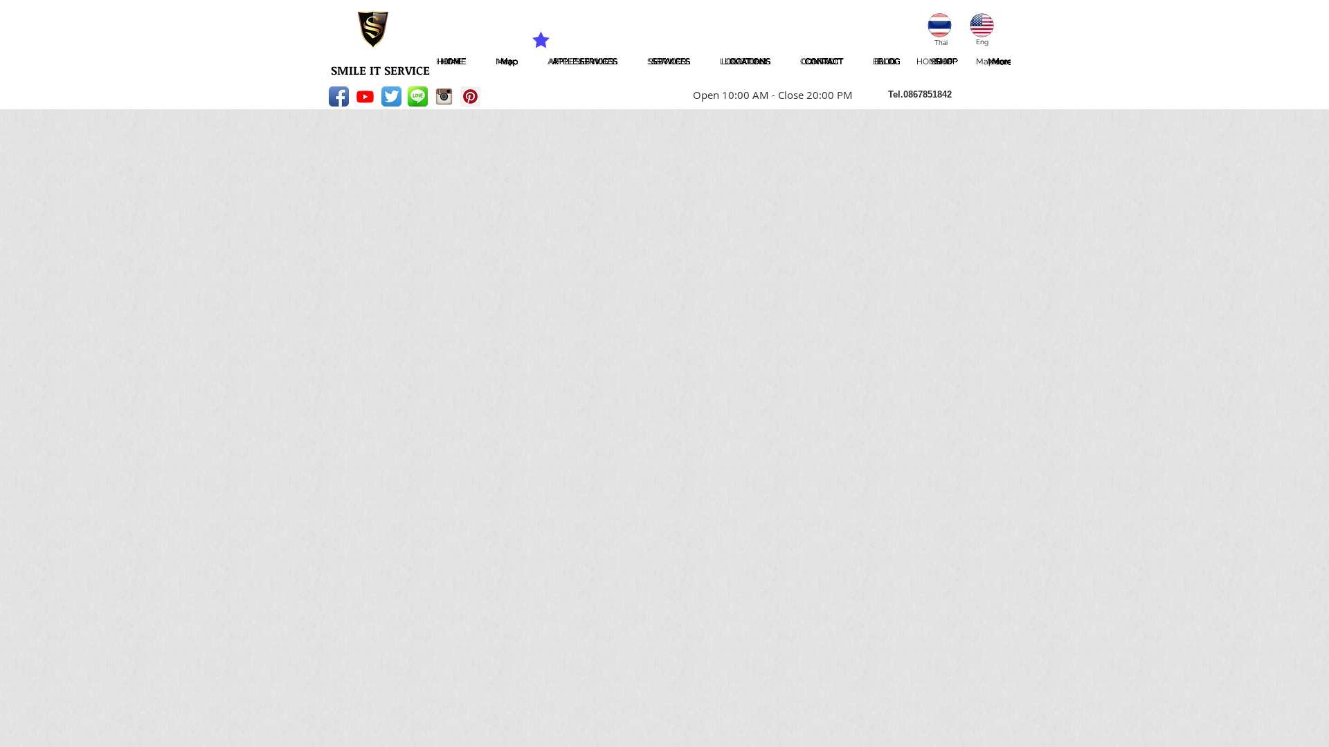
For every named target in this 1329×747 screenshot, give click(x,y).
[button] (768, 95)
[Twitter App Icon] (391, 96)
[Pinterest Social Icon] (470, 96)
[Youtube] (365, 96)
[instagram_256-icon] (444, 96)
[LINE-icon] (418, 96)
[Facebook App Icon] (339, 96)
